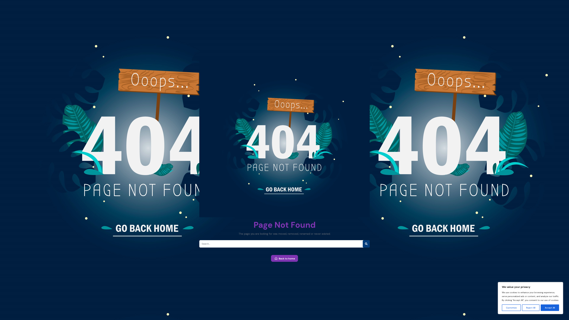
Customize (511, 307)
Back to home (286, 258)
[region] (530, 298)
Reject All (530, 307)
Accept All (550, 307)
